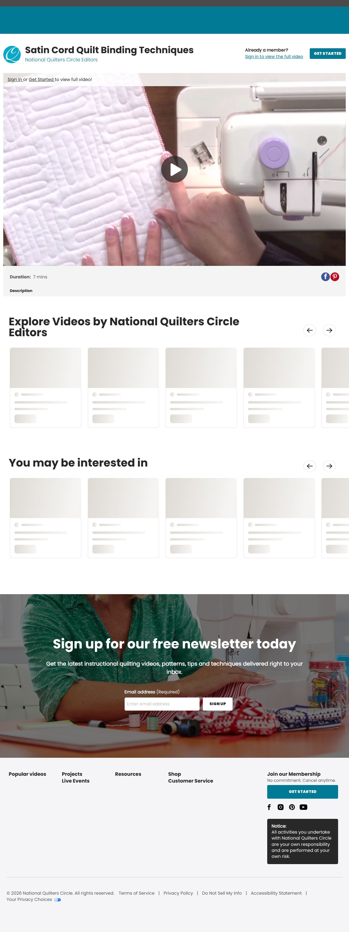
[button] (274, 53)
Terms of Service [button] (136, 893)
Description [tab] (21, 290)
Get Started (42, 79)
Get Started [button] (303, 791)
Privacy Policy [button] (178, 893)
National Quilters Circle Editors (61, 59)
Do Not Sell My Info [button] (222, 893)
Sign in (15, 79)
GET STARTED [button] (328, 53)
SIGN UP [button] (217, 703)
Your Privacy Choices (29, 900)
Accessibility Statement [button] (276, 893)
